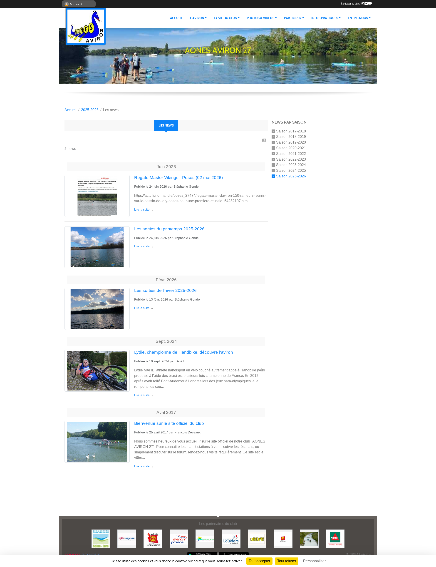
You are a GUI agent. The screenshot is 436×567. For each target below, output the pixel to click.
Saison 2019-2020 (291, 142)
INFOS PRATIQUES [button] (324, 18)
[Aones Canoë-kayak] (309, 539)
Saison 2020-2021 (291, 148)
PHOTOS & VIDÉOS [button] (260, 18)
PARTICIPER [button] (292, 18)
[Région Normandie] (283, 539)
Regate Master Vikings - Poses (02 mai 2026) (178, 177)
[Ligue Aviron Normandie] (153, 539)
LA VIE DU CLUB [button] (225, 18)
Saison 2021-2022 (291, 154)
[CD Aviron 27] (205, 539)
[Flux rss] (264, 140)
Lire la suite (141, 209)
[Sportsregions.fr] (126, 539)
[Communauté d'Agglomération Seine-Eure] (101, 539)
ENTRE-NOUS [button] (358, 18)
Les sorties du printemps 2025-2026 (169, 228)
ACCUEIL (176, 18)
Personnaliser (314, 561)
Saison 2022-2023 (291, 159)
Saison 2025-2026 (291, 176)
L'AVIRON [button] (197, 18)
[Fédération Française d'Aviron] (179, 539)
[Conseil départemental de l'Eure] (257, 539)
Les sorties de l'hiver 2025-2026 (165, 290)
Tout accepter (259, 561)
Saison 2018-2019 (291, 137)
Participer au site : (351, 3)
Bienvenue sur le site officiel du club (169, 423)
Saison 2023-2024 (291, 165)
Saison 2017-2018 (291, 131)
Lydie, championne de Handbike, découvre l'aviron (183, 352)
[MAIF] (335, 539)
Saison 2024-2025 (291, 170)
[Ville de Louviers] (231, 539)
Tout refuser (286, 561)
